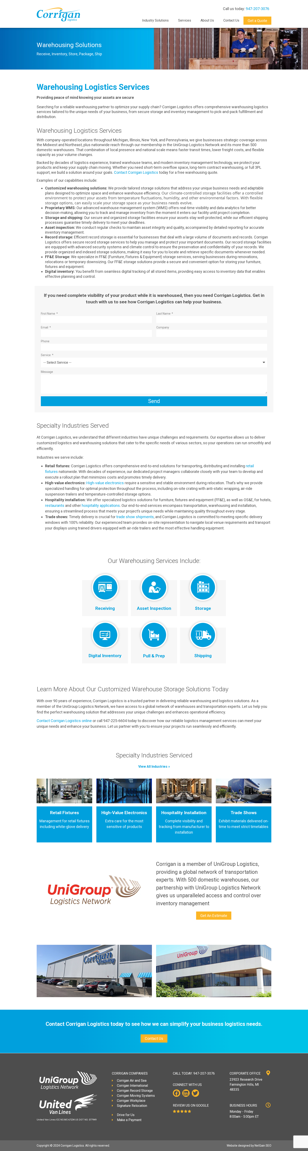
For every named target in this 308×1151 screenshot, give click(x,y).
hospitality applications (101, 505)
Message (47, 371)
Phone (45, 341)
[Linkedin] (186, 1093)
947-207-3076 (257, 8)
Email (45, 327)
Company (162, 327)
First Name (48, 313)
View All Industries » (154, 767)
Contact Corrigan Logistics (136, 172)
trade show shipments (135, 517)
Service (46, 355)
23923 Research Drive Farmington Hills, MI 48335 (246, 1085)
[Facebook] (176, 1093)
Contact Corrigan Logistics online (64, 720)
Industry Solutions (155, 20)
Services (184, 20)
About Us (207, 20)
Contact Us (231, 20)
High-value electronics (105, 483)
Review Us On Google (191, 1105)
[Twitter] (195, 1093)
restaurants (55, 505)
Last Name (163, 313)
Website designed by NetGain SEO (249, 1145)
